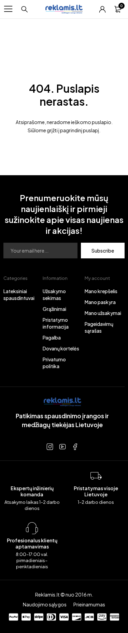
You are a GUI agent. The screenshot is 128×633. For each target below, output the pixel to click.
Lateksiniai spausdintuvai (18, 294)
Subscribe (102, 250)
